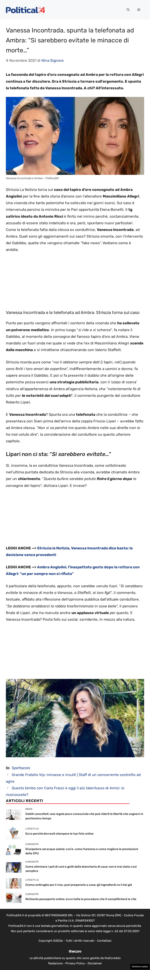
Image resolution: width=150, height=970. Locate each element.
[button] (128, 10)
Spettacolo (21, 768)
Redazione (55, 963)
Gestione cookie (140, 966)
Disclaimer (95, 963)
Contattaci (104, 940)
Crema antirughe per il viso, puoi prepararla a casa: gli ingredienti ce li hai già (78, 885)
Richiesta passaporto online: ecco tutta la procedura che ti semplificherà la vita (80, 899)
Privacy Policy (75, 963)
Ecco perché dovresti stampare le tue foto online (59, 833)
